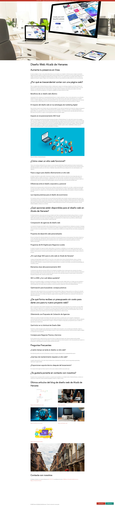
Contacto (76, 0)
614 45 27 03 (51, 479)
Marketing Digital (62, 0)
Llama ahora (100, 503)
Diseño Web (39, 0)
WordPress (69, 0)
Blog (73, 0)
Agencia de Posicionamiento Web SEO (50, 0)
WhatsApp (109, 503)
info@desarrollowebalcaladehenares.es (70, 479)
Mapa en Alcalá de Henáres (36, 480)
